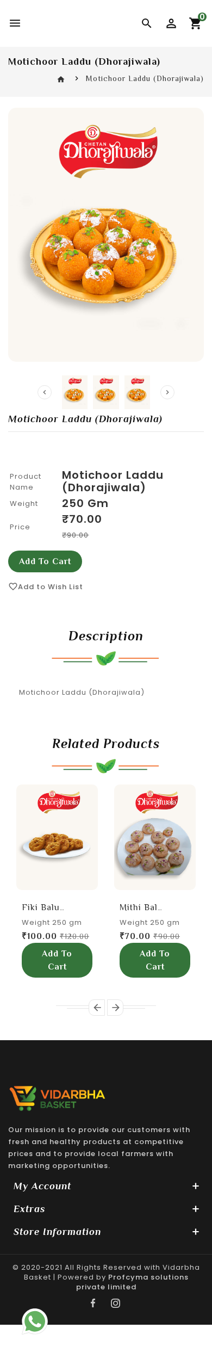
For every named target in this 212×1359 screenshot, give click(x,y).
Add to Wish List (45, 587)
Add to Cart (45, 561)
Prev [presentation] (45, 392)
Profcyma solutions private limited (132, 1282)
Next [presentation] (167, 392)
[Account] (171, 23)
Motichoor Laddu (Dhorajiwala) (113, 481)
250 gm (85, 503)
